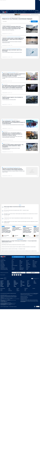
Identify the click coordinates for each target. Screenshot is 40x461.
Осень (27, 261)
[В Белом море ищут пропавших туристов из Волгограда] (32, 52)
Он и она (27, 260)
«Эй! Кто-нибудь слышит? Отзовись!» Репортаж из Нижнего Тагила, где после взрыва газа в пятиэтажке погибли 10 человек (13, 75)
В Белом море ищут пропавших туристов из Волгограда (12, 50)
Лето (20, 264)
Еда (12, 266)
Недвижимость (2, 10)
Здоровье (13, 269)
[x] (20, 275)
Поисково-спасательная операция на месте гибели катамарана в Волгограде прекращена (12, 169)
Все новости (7, 17)
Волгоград (3, 17)
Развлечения (28, 266)
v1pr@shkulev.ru (31, 295)
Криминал (21, 261)
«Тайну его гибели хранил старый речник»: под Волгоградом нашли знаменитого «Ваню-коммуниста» (12, 145)
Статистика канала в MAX (4, 269)
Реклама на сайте (2, 260)
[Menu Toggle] (1, 12)
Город (12, 264)
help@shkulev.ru (5, 301)
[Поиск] (35, 12)
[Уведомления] (37, 12)
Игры (33, 10)
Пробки (29, 10)
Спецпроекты (34, 266)
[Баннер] (17, 14)
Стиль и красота (35, 261)
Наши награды (2, 264)
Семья (27, 269)
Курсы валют (25, 10)
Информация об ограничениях (23, 296)
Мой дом (21, 265)
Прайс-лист (2, 261)
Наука (20, 266)
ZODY (31, 10)
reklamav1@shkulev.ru (36, 293)
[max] (18, 275)
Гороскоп (21, 10)
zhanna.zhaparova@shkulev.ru (3, 303)
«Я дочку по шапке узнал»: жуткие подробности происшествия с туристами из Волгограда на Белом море (13, 39)
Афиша (19, 10)
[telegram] (12, 275)
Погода (11, 10)
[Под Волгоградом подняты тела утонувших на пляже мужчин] (32, 100)
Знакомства (7, 10)
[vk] (14, 275)
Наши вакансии (2, 265)
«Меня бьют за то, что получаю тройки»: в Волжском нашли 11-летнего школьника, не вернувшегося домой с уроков (12, 134)
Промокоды (36, 10)
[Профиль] (39, 12)
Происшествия (28, 264)
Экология (34, 264)
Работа (27, 265)
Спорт (33, 260)
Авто (12, 260)
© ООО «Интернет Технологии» (13, 306)
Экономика (34, 265)
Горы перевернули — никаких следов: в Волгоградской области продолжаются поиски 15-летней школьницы (13, 122)
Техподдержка (2, 266)
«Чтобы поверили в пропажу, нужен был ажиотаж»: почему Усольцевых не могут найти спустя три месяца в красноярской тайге (12, 27)
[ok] (16, 275)
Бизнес (13, 261)
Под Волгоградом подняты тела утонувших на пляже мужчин (12, 98)
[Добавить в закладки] (37, 33)
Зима (20, 260)
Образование (21, 269)
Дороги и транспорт (14, 265)
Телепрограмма (14, 10)
